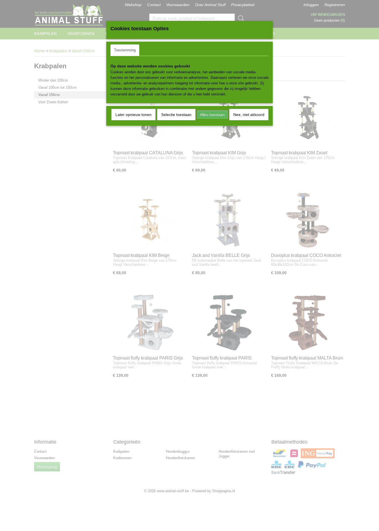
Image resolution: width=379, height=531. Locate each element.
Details (149, 50)
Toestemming (125, 50)
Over (166, 50)
